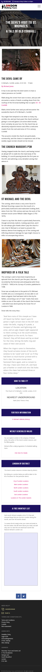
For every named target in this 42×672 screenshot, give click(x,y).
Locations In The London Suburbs (21, 498)
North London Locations (21, 488)
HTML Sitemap (5, 640)
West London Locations (21, 484)
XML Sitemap (5, 643)
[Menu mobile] (39, 6)
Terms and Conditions (8, 620)
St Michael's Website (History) (21, 419)
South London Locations (21, 491)
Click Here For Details (21, 453)
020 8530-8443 (7, 1)
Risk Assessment (6, 626)
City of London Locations (21, 481)
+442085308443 (10, 609)
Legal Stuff (4, 636)
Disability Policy (6, 634)
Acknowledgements (7, 638)
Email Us (7, 613)
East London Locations (21, 494)
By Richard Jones (7, 86)
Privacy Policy (5, 622)
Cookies (3, 624)
